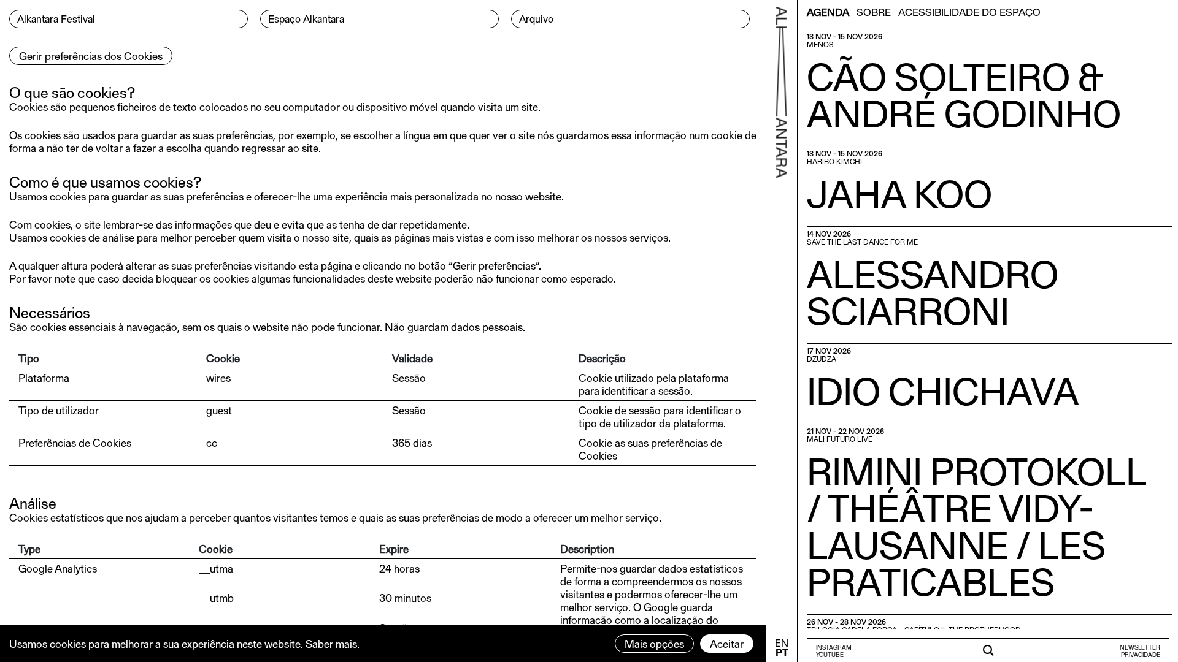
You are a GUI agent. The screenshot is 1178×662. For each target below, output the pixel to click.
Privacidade (1140, 654)
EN (781, 642)
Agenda (828, 11)
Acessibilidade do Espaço (969, 11)
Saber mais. (333, 643)
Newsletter (1140, 647)
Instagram (834, 647)
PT (782, 652)
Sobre (874, 11)
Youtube (830, 654)
